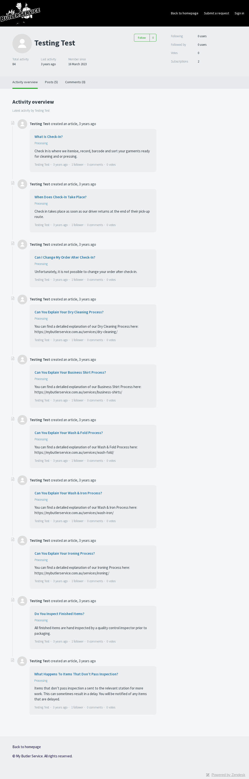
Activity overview (25, 82)
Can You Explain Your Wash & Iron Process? (68, 493)
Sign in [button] (239, 13)
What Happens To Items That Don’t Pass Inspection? (76, 674)
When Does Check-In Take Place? (61, 197)
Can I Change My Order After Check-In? (65, 257)
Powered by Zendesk (228, 775)
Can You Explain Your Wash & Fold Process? (69, 432)
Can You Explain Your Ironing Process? (65, 553)
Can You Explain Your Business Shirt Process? (70, 372)
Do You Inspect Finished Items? (59, 613)
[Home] (20, 12)
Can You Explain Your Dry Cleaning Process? (69, 312)
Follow (142, 37)
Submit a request (216, 13)
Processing (41, 143)
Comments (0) (75, 82)
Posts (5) (51, 82)
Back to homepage (184, 13)
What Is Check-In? (49, 136)
